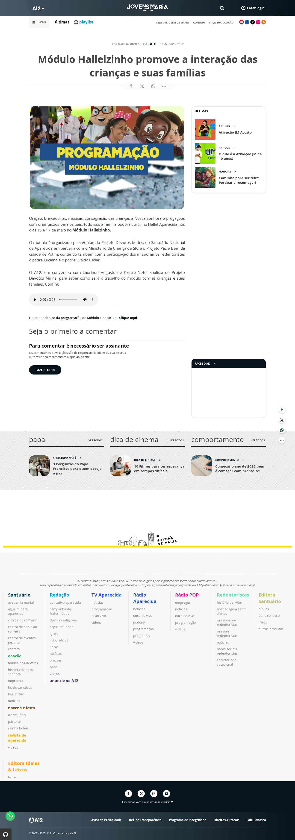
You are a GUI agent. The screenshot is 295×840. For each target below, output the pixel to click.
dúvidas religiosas (64, 620)
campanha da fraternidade (60, 611)
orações (56, 660)
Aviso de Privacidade (106, 820)
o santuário (17, 715)
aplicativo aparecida (65, 602)
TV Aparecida (106, 595)
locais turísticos (20, 687)
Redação (59, 595)
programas (141, 635)
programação (101, 609)
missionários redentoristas (227, 622)
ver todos (95, 440)
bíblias (264, 609)
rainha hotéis (18, 728)
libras (54, 647)
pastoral (14, 721)
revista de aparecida (17, 738)
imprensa (15, 681)
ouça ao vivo (142, 615)
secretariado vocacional (226, 662)
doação (14, 656)
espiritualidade (61, 627)
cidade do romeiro (22, 620)
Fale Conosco (256, 820)
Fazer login (45, 370)
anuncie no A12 (64, 680)
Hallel (152, 44)
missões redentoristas (227, 633)
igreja (54, 633)
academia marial (21, 602)
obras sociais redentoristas (227, 651)
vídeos (13, 747)
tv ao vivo (98, 616)
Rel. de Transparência (145, 820)
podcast (139, 622)
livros (263, 622)
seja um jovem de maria (172, 22)
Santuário (19, 595)
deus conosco (269, 615)
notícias (14, 701)
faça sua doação (221, 22)
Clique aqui (127, 318)
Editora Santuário (270, 598)
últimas (62, 22)
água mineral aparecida (18, 611)
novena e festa (21, 707)
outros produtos (271, 629)
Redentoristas (233, 595)
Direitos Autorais (226, 820)
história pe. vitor (229, 602)
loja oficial (16, 694)
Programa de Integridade (187, 820)
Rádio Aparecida (144, 598)
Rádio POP (187, 595)
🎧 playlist (83, 22)
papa (54, 667)
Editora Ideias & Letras (24, 766)
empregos (183, 602)
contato (199, 22)
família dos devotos (23, 663)
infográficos (59, 640)
